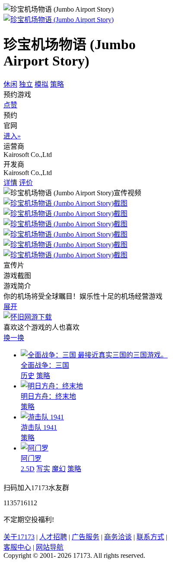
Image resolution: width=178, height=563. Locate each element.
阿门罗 (31, 458)
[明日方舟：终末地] (52, 386)
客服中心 (17, 547)
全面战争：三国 (45, 365)
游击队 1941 (39, 427)
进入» (12, 136)
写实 (43, 468)
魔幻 (59, 468)
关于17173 (19, 537)
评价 (26, 182)
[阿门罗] (34, 448)
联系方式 (150, 537)
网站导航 (50, 547)
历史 (28, 375)
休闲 (10, 84)
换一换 (13, 337)
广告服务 (85, 537)
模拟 (41, 84)
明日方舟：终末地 (48, 396)
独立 (26, 84)
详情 (10, 182)
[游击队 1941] (42, 417)
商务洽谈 (118, 537)
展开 (10, 306)
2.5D (28, 468)
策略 (57, 84)
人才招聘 (53, 537)
